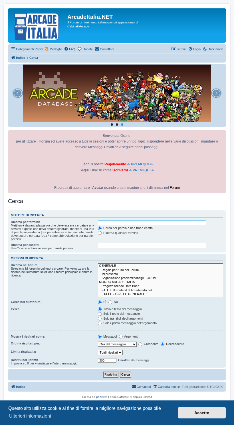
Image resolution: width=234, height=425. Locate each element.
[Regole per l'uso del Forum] (160, 270)
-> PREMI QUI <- (140, 164)
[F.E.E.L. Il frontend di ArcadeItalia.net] (160, 290)
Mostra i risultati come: (28, 336)
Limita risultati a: (23, 351)
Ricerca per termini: (25, 222)
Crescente (150, 344)
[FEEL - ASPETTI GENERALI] (160, 294)
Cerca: (16, 309)
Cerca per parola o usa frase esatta (127, 228)
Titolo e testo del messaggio (122, 309)
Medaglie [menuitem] (56, 49)
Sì (104, 302)
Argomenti (131, 336)
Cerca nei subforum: (26, 302)
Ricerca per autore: (25, 244)
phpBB (100, 396)
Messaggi (109, 336)
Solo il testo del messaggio (121, 313)
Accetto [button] (201, 412)
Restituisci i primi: (24, 360)
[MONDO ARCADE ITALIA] (160, 282)
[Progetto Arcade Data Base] (160, 286)
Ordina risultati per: (25, 343)
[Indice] (38, 25)
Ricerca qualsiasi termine (120, 232)
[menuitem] (69, 49)
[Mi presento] (160, 274)
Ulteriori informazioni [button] (30, 416)
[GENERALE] (160, 266)
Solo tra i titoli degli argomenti (122, 318)
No (115, 302)
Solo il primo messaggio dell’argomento (129, 323)
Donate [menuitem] (88, 49)
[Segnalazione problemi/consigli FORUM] (160, 278)
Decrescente (174, 344)
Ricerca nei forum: (25, 265)
